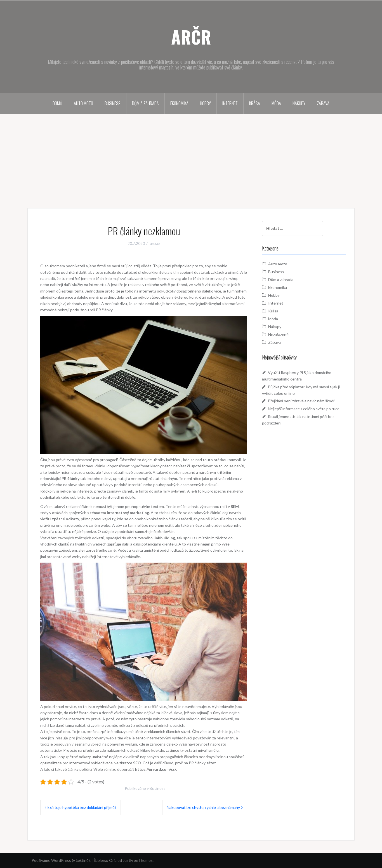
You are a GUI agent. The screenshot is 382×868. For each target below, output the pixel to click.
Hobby (205, 103)
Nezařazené (278, 334)
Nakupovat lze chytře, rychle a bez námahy (203, 807)
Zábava (323, 103)
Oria (113, 860)
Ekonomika (179, 103)
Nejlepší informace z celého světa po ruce (303, 408)
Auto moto (83, 103)
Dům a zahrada (145, 103)
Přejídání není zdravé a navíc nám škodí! (302, 400)
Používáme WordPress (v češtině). (61, 860)
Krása (254, 103)
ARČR (191, 37)
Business (113, 103)
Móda (276, 103)
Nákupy (299, 103)
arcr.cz (155, 243)
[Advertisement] (191, 156)
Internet (230, 103)
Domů (57, 103)
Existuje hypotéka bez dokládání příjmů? (82, 807)
